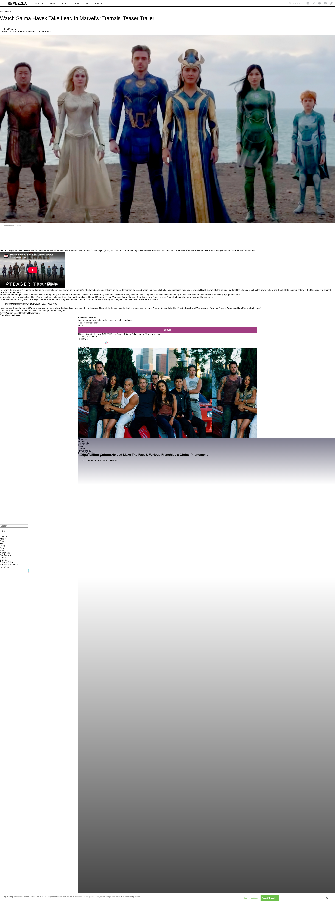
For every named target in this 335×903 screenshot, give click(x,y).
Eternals (4, 315)
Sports (3, 541)
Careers (3, 560)
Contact (3, 557)
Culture (3, 536)
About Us (4, 550)
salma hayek (14, 315)
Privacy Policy (130, 334)
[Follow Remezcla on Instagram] (319, 3)
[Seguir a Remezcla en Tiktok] (331, 3)
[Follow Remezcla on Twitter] (87, 341)
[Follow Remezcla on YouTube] (325, 3)
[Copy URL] (6, 240)
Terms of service (152, 334)
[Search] (290, 3)
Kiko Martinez (10, 29)
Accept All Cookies (270, 898)
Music (2, 539)
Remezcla (4, 12)
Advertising (5, 553)
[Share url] (3, 246)
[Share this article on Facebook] (9, 233)
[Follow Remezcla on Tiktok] (106, 341)
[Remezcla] (17, 3)
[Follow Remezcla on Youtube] (100, 341)
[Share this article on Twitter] (16, 233)
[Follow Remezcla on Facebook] (308, 3)
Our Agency (5, 555)
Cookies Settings (251, 898)
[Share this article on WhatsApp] (3, 233)
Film (11, 12)
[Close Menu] (3, 521)
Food (2, 546)
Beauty (3, 548)
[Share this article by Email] (22, 233)
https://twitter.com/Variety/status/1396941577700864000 (31, 304)
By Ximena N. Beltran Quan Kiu (100, 460)
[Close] (327, 898)
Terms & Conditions (9, 565)
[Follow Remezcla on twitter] (314, 3)
